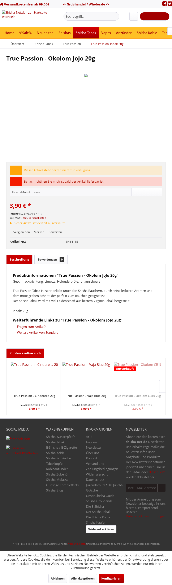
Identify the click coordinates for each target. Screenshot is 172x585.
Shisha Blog (54, 490)
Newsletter (94, 447)
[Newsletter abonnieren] (161, 488)
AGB (89, 437)
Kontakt (91, 458)
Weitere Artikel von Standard (37, 332)
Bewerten (55, 232)
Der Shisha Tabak (98, 512)
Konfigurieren (111, 578)
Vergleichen (21, 232)
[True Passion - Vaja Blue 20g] (86, 377)
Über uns (92, 453)
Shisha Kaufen (96, 522)
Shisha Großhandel (99, 501)
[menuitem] (92, 16)
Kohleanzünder (57, 469)
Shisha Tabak (55, 442)
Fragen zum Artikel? (31, 326)
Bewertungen (50, 259)
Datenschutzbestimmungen (145, 516)
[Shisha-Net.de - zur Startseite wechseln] (26, 17)
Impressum (94, 442)
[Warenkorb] (154, 16)
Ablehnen (58, 578)
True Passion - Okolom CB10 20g (138, 396)
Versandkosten (77, 543)
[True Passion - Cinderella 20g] (34, 377)
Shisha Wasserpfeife (60, 437)
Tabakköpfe (54, 463)
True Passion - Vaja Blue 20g (86, 396)
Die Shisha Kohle (98, 517)
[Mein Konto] (133, 16)
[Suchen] (115, 16)
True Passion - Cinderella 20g (34, 396)
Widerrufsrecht (97, 474)
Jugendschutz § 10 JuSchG (104, 485)
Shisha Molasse (57, 479)
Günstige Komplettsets (62, 485)
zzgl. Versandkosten (34, 218)
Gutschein (93, 490)
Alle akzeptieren (83, 578)
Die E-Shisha (95, 506)
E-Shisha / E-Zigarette (61, 447)
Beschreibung (19, 259)
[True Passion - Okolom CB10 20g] (137, 377)
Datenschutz (95, 479)
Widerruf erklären (101, 529)
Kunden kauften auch (25, 353)
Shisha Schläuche (58, 458)
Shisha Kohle (55, 453)
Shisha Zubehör (57, 474)
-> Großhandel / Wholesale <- (86, 4)
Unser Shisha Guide (100, 496)
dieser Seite (157, 472)
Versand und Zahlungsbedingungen (102, 466)
